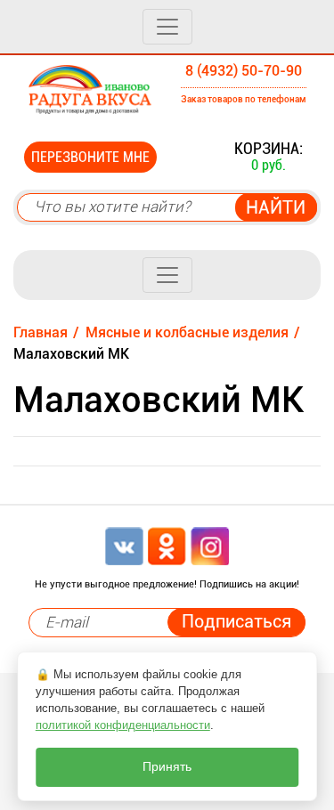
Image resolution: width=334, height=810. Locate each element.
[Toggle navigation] (167, 27)
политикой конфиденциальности (123, 725)
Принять (167, 767)
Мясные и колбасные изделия (187, 332)
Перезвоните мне (90, 157)
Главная (40, 332)
